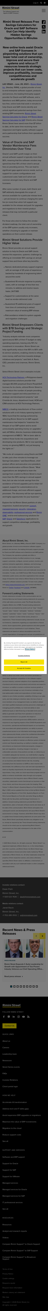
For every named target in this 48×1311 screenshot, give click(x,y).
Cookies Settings (24, 656)
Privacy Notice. (30, 649)
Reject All (24, 662)
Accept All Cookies (24, 668)
